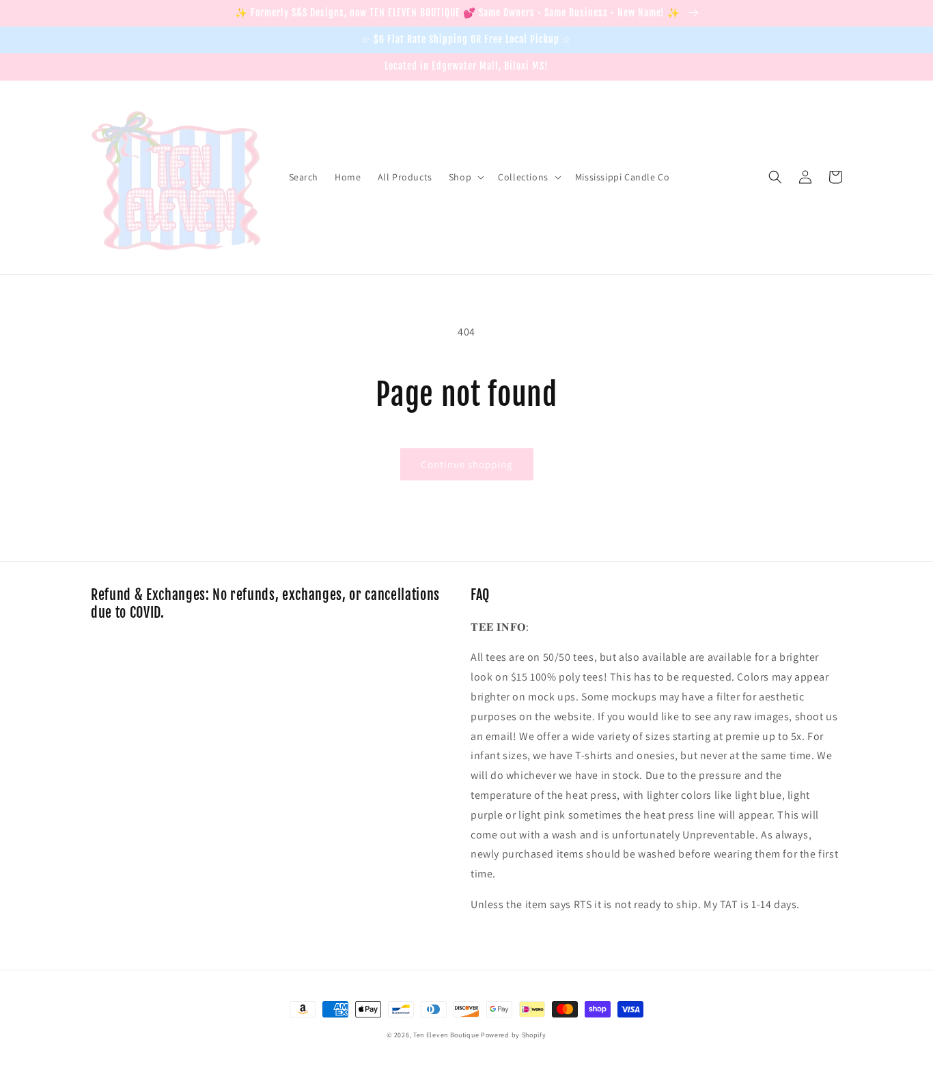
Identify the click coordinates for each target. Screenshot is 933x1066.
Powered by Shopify (513, 1034)
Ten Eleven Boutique (446, 1034)
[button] (465, 177)
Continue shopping (467, 464)
